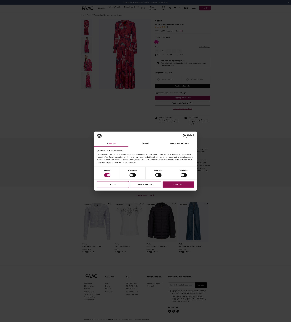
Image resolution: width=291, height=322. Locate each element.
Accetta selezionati (145, 184)
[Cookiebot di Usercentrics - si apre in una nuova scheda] (184, 136)
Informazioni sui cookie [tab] (179, 143)
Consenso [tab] (111, 143)
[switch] (132, 175)
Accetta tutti (178, 184)
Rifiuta (112, 184)
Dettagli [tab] (145, 143)
